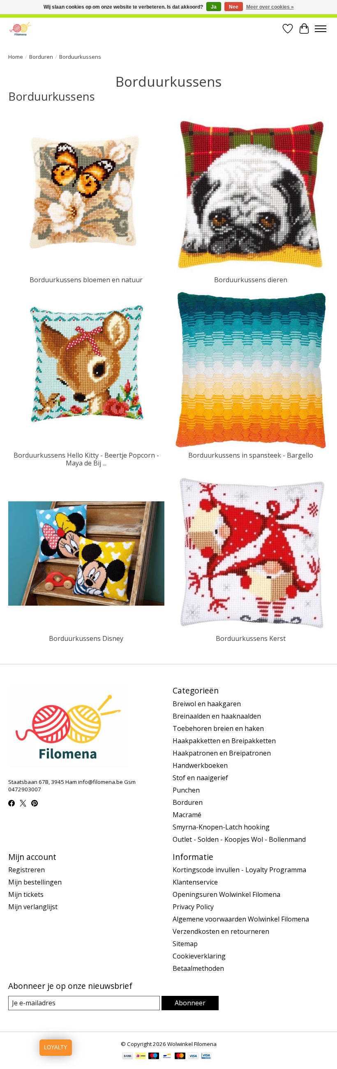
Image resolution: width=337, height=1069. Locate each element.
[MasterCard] (180, 1057)
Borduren (41, 56)
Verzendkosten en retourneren (221, 931)
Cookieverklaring (199, 956)
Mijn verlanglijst (33, 906)
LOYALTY (55, 1047)
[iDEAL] (141, 1057)
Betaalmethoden (198, 968)
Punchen (186, 790)
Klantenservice (195, 882)
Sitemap (185, 943)
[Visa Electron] (206, 1057)
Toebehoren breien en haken (218, 728)
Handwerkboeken (200, 765)
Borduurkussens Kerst (251, 638)
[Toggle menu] (320, 29)
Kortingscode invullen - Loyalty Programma (239, 869)
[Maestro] (153, 1057)
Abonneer (190, 1002)
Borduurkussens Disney (86, 638)
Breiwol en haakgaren (207, 703)
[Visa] (193, 1057)
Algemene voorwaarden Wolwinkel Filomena (241, 919)
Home (15, 56)
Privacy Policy (193, 906)
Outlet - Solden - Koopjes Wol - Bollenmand (239, 839)
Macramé (187, 814)
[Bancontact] (167, 1057)
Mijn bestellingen (35, 882)
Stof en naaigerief (200, 777)
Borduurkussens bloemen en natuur (86, 279)
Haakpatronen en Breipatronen (222, 753)
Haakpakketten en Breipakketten (224, 740)
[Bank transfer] (127, 1057)
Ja (214, 7)
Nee (233, 7)
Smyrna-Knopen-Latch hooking (221, 827)
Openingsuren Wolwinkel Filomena (226, 894)
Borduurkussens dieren (250, 279)
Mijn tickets (26, 894)
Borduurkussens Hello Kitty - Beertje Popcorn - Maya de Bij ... (86, 459)
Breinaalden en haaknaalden (217, 716)
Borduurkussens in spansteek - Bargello (250, 455)
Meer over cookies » (270, 7)
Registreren (26, 869)
